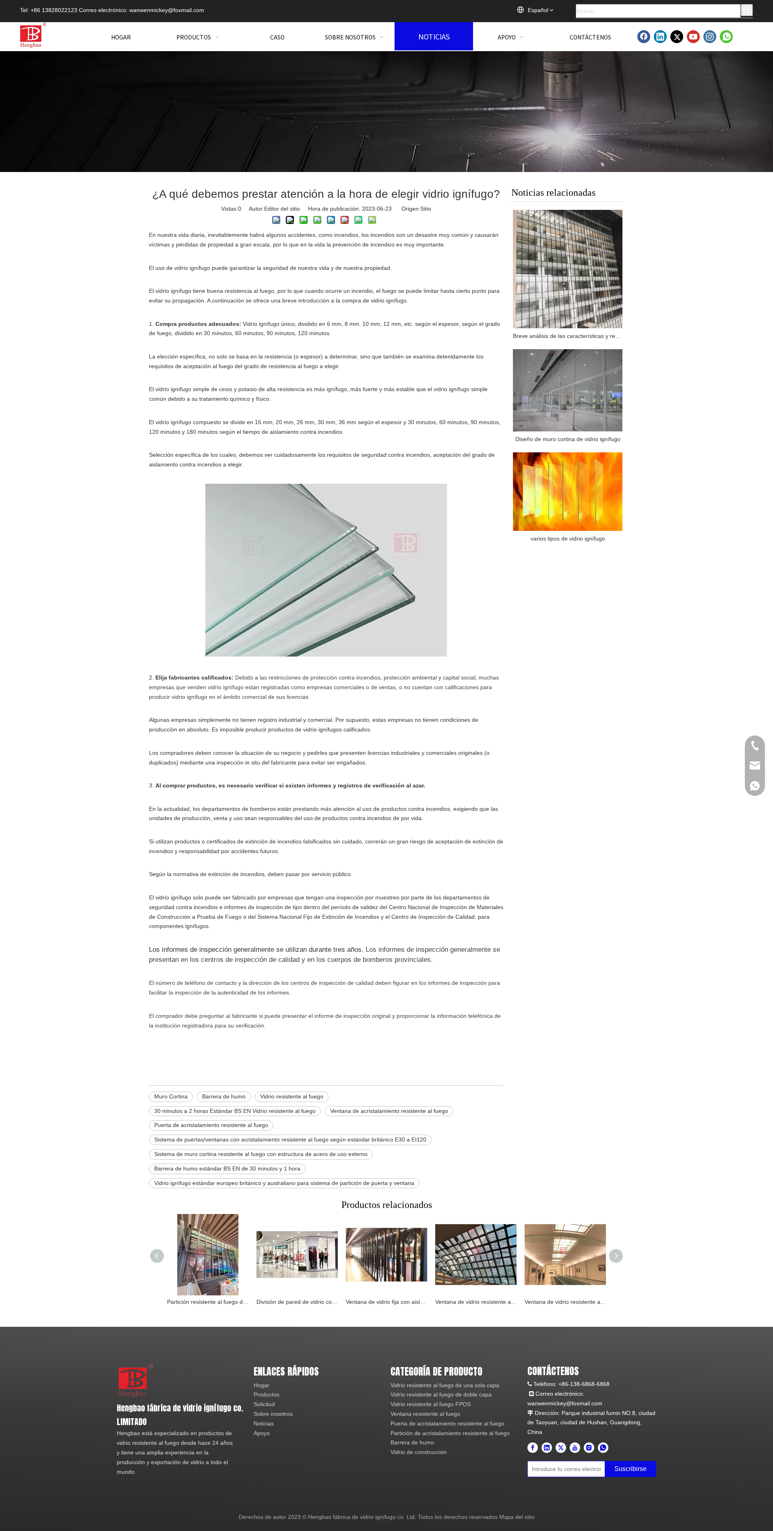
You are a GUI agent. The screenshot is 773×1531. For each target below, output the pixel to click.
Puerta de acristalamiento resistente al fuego (211, 1125)
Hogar (261, 1385)
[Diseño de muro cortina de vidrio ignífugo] (567, 390)
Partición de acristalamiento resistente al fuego (450, 1433)
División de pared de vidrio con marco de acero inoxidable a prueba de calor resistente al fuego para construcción (297, 1302)
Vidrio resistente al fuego (291, 1096)
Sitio (425, 208)
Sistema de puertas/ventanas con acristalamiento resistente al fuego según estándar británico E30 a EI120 (290, 1139)
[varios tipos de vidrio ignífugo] (567, 491)
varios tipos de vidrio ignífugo (568, 538)
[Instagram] (709, 36)
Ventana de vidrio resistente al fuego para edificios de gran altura (476, 1302)
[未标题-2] (136, 1380)
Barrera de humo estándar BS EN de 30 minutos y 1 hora (227, 1168)
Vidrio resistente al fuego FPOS (431, 1404)
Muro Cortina (171, 1096)
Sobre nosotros (273, 1414)
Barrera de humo (224, 1096)
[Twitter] (676, 36)
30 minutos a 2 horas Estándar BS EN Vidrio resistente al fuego (235, 1111)
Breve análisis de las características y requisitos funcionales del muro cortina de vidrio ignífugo (567, 336)
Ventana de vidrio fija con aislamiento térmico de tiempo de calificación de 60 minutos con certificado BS (386, 1302)
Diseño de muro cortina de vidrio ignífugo (567, 439)
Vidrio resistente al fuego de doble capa (441, 1394)
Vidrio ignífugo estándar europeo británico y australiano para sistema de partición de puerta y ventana (284, 1183)
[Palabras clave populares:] (747, 10)
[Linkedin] (660, 36)
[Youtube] (693, 36)
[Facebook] (643, 36)
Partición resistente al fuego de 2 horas (207, 1302)
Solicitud (264, 1404)
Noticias (264, 1423)
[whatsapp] (726, 36)
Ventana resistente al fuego (425, 1414)
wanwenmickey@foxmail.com (166, 10)
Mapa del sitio (517, 1517)
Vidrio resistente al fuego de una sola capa (445, 1385)
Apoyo (262, 1433)
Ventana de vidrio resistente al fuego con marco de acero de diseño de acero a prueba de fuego (565, 1302)
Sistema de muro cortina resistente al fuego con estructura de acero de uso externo (261, 1154)
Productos (266, 1394)
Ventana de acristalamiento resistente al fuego (389, 1111)
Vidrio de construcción (419, 1452)
